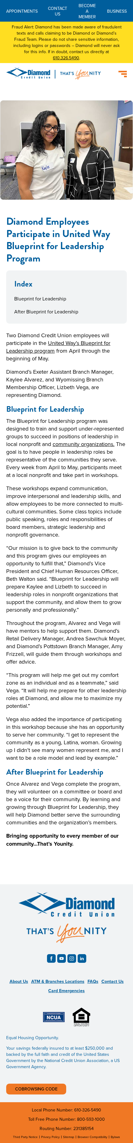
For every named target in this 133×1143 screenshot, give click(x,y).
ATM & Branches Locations (57, 981)
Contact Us (57, 11)
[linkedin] (82, 958)
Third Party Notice (25, 1137)
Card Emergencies (66, 991)
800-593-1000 (91, 1119)
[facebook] (51, 958)
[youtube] (61, 958)
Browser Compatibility (92, 1137)
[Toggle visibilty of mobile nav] (122, 74)
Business (117, 11)
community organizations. (83, 444)
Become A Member (87, 11)
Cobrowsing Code (36, 1089)
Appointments (22, 11)
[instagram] (71, 958)
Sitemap (68, 1137)
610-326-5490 (87, 1110)
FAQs (93, 981)
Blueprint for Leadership (40, 298)
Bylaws (115, 1137)
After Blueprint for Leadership (46, 311)
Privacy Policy (50, 1137)
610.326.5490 (66, 58)
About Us (19, 981)
